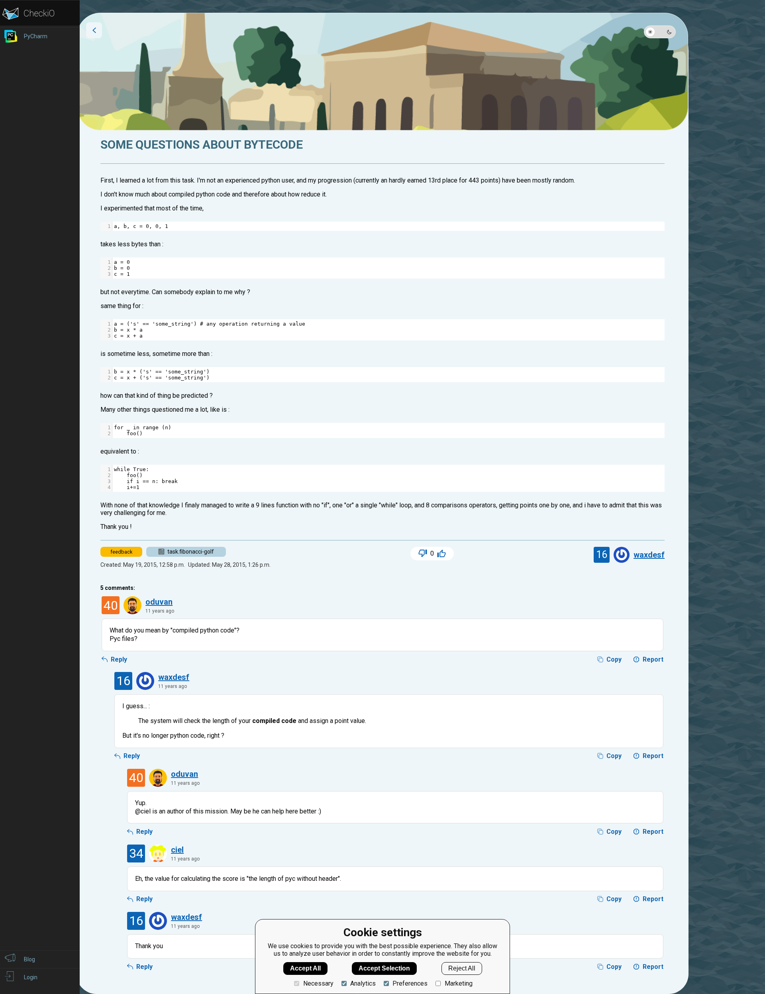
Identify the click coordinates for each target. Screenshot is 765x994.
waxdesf (649, 555)
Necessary (318, 983)
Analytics (363, 983)
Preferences (410, 983)
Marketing (458, 983)
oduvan (159, 602)
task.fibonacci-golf (190, 551)
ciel (177, 850)
